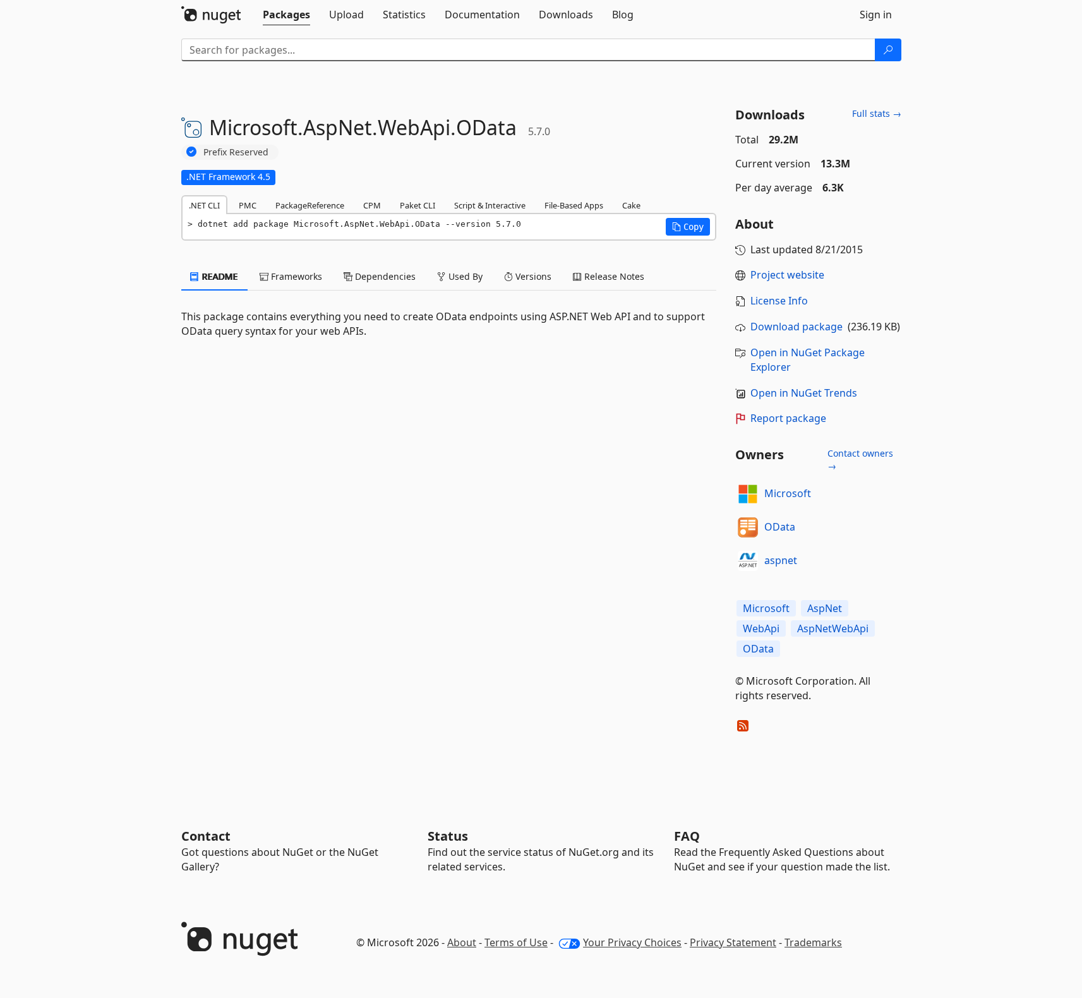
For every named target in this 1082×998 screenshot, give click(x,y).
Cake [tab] (631, 205)
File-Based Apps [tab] (573, 205)
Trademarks (813, 942)
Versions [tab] (532, 276)
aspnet (780, 560)
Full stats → (876, 113)
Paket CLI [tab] (417, 205)
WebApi (761, 628)
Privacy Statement (733, 942)
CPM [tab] (372, 205)
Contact (206, 836)
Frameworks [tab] (295, 276)
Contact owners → (860, 459)
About (461, 942)
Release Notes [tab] (613, 276)
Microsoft (787, 493)
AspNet (824, 608)
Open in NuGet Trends (803, 393)
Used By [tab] (464, 276)
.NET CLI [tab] (204, 205)
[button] (688, 227)
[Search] (888, 50)
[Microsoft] (747, 494)
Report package (788, 418)
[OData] (747, 527)
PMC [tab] (247, 205)
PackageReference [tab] (309, 205)
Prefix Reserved (235, 152)
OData (779, 527)
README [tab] (219, 276)
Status (448, 836)
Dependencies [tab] (384, 276)
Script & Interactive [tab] (490, 205)
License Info (779, 301)
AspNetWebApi (833, 628)
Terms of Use (516, 942)
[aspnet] (747, 561)
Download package (796, 327)
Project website (787, 275)
